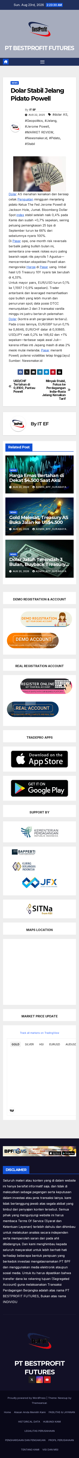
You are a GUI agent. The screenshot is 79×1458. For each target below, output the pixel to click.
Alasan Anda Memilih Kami (30, 1412)
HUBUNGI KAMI (52, 1421)
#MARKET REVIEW (39, 132)
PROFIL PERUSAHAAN (61, 1440)
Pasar (16, 241)
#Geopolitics (34, 121)
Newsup (63, 1397)
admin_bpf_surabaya (51, 487)
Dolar (13, 194)
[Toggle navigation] (42, 62)
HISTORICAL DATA (29, 1421)
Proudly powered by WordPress (27, 1397)
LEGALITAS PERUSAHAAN (40, 1430)
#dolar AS (60, 114)
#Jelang (50, 121)
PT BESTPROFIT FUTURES (39, 48)
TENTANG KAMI (30, 1449)
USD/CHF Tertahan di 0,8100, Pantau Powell (24, 386)
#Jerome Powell (37, 126)
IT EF (32, 109)
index (20, 215)
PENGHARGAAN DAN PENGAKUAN (25, 1440)
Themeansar (39, 1402)
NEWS (15, 83)
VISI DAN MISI (50, 1449)
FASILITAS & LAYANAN (62, 1412)
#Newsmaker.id (36, 138)
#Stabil (30, 144)
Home (7, 1412)
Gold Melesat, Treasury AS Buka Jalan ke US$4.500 (38, 520)
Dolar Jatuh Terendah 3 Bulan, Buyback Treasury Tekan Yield (37, 564)
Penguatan (25, 199)
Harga (30, 267)
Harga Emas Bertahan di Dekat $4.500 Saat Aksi (36, 478)
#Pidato (54, 138)
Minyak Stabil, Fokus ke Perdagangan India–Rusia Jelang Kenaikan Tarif (54, 390)
